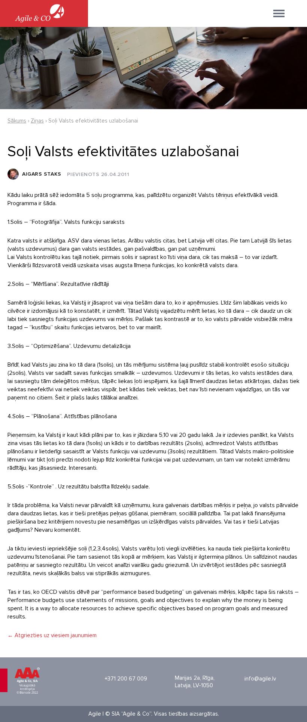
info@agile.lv (260, 678)
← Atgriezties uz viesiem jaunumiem (52, 635)
